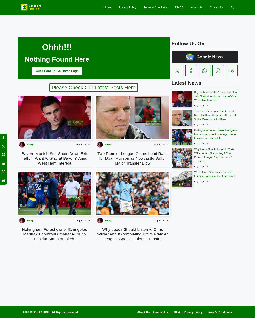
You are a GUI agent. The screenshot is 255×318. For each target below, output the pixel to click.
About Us (196, 7)
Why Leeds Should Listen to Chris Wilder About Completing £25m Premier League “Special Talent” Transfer (132, 234)
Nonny (30, 144)
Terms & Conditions (156, 7)
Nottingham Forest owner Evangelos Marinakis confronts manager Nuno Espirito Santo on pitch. (54, 234)
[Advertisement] (127, 23)
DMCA (179, 7)
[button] (232, 7)
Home (107, 7)
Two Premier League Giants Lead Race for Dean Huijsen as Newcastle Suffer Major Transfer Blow (132, 158)
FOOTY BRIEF (41, 312)
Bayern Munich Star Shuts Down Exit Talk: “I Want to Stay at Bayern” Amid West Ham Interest (54, 158)
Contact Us (217, 7)
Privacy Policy (127, 7)
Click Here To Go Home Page (57, 71)
